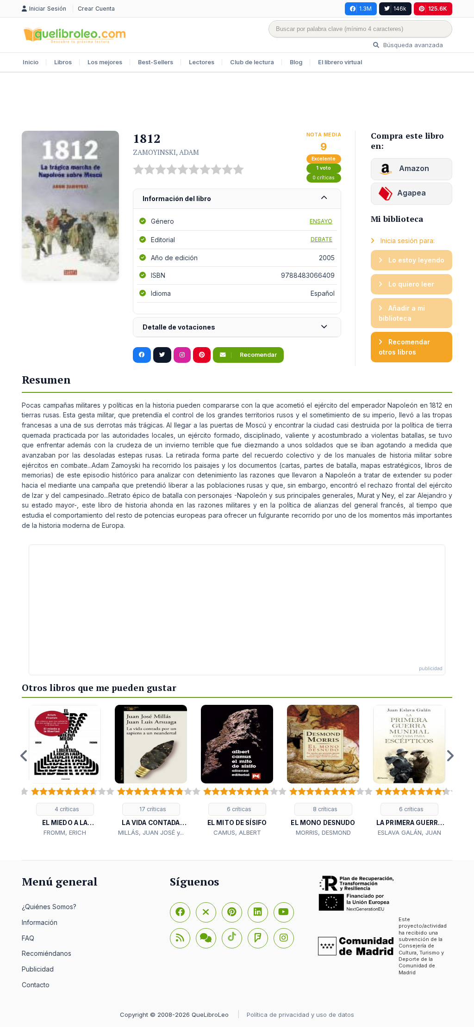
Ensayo (321, 221)
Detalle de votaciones (179, 327)
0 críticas (323, 178)
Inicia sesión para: (407, 241)
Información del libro (177, 198)
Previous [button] (24, 755)
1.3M (365, 8)
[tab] (237, 199)
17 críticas (152, 809)
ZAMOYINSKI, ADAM (166, 152)
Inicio (30, 62)
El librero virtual (340, 62)
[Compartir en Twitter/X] (162, 355)
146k (399, 8)
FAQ (28, 938)
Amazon (413, 168)
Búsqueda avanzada (412, 45)
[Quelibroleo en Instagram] (182, 355)
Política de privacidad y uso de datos (300, 1014)
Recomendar (257, 354)
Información (39, 922)
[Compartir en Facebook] (142, 355)
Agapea (411, 192)
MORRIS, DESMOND (323, 832)
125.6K (437, 8)
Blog (296, 62)
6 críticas (238, 809)
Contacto (36, 985)
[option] (65, 771)
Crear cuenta (96, 8)
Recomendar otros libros (404, 347)
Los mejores (104, 62)
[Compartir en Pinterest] (202, 355)
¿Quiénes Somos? (49, 907)
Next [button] (450, 755)
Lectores (201, 62)
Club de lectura (252, 62)
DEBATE (321, 239)
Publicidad (38, 969)
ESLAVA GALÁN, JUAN (409, 832)
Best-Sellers (155, 62)
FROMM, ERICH (65, 832)
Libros (63, 62)
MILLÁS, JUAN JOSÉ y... (151, 832)
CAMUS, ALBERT (237, 832)
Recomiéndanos (46, 953)
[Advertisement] (237, 102)
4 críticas (66, 809)
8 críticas (324, 809)
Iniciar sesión (48, 8)
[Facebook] (180, 912)
